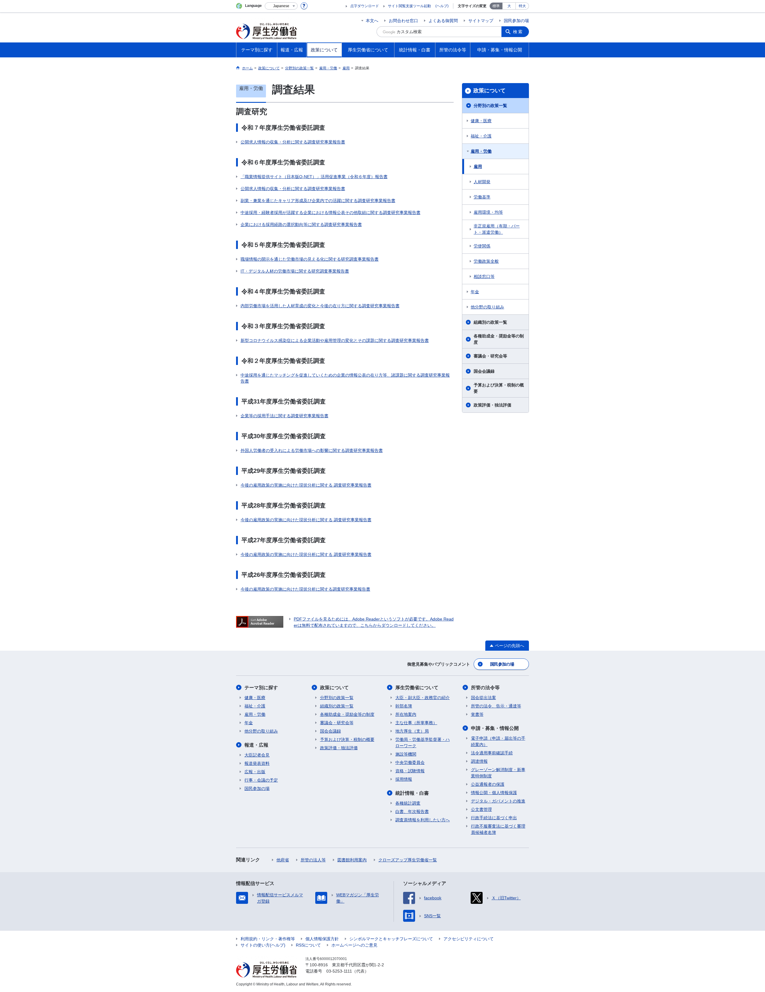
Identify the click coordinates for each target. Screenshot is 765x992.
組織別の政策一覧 (490, 322)
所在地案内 (405, 714)
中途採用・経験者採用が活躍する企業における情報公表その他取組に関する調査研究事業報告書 (330, 212)
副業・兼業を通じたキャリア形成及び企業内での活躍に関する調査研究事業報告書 (318, 200)
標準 (496, 6)
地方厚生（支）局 (412, 731)
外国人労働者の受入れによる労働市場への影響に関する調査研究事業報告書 (312, 450)
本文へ (372, 21)
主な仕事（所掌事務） (416, 722)
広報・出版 (254, 771)
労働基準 (482, 197)
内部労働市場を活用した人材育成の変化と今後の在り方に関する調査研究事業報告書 (320, 305)
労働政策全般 (486, 261)
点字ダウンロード (364, 6)
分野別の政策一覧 (490, 105)
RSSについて (308, 945)
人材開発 (482, 181)
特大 (522, 6)
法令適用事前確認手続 (492, 753)
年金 (475, 291)
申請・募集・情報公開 (495, 728)
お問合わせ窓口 (403, 21)
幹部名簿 (403, 706)
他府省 (282, 860)
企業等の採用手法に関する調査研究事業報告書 (284, 415)
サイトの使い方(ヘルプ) (263, 945)
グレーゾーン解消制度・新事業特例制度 (498, 772)
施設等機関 (405, 754)
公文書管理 (481, 809)
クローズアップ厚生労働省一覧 (407, 860)
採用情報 (403, 779)
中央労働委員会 (410, 762)
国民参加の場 (516, 21)
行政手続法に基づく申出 (494, 817)
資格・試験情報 (410, 770)
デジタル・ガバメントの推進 (498, 801)
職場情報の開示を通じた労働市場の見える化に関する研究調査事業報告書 (310, 259)
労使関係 (482, 246)
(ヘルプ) (442, 6)
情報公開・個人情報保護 (494, 792)
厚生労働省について (416, 687)
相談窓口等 (484, 276)
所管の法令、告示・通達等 (496, 706)
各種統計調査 (407, 803)
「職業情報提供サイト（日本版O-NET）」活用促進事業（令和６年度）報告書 (314, 176)
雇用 (478, 166)
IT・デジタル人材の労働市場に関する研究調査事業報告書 (295, 271)
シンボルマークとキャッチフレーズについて (391, 938)
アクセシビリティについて (468, 938)
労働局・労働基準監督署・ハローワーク (422, 742)
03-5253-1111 (339, 971)
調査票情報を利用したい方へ (422, 819)
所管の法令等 (485, 687)
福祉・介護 (481, 136)
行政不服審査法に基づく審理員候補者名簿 (498, 829)
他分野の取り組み (487, 307)
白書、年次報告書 (412, 811)
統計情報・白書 (412, 793)
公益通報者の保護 (487, 784)
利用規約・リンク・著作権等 (268, 938)
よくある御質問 (443, 21)
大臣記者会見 (257, 755)
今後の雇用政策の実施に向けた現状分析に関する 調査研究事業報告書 (306, 485)
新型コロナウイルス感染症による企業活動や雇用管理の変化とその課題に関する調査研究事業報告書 (335, 340)
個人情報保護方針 (322, 938)
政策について (489, 91)
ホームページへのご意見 (354, 945)
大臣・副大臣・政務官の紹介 (422, 697)
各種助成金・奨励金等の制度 (499, 339)
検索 (518, 31)
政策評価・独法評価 (492, 405)
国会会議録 (484, 371)
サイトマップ (480, 21)
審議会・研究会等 (490, 356)
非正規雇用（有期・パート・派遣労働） (497, 229)
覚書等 (477, 714)
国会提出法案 (483, 697)
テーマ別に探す (261, 687)
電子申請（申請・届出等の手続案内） (498, 741)
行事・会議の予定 (261, 780)
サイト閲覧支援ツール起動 (409, 6)
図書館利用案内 (352, 860)
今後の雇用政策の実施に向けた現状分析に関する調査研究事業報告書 (305, 589)
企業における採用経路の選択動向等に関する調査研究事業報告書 (301, 224)
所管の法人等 (313, 860)
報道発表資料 (257, 763)
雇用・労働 (481, 151)
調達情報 (479, 761)
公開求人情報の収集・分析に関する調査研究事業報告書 (293, 142)
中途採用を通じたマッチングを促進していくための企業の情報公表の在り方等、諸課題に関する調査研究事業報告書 (345, 378)
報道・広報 (256, 745)
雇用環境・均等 (488, 212)
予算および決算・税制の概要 (499, 388)
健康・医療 (481, 120)
